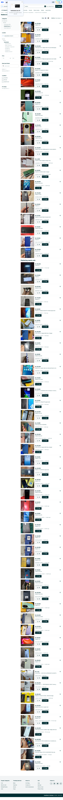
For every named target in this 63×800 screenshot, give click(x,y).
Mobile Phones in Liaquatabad (27, 12)
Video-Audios (36, 10)
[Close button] (22, 2)
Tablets (42, 10)
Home (2, 12)
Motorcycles (24, 10)
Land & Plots (48, 10)
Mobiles (6, 12)
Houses (30, 10)
